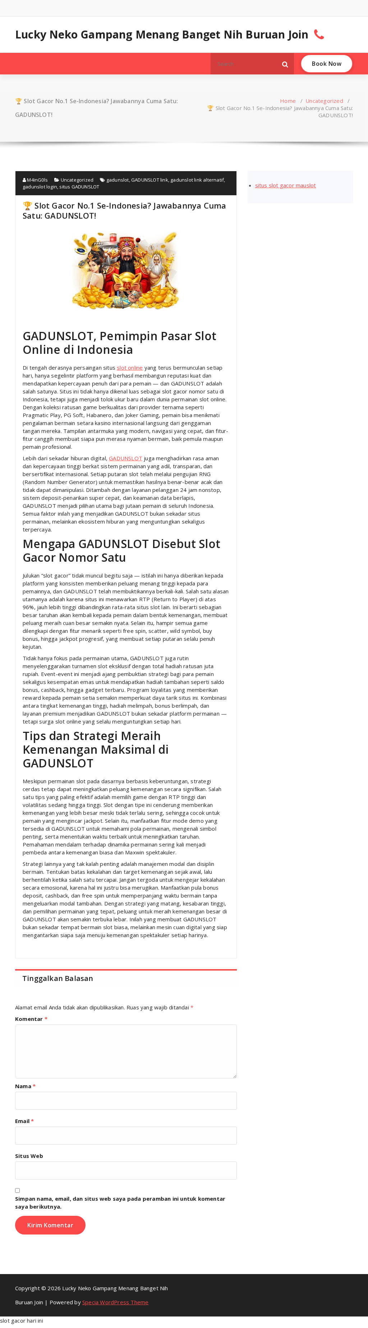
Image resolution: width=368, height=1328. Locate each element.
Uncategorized (324, 100)
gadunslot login (40, 186)
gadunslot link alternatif (197, 180)
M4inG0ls (37, 180)
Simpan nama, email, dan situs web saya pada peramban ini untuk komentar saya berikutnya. (120, 1202)
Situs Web (29, 1155)
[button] (285, 63)
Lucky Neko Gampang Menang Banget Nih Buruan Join (162, 34)
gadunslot (117, 180)
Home (288, 100)
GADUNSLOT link (149, 180)
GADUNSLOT (125, 458)
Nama (25, 1086)
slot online (130, 367)
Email (24, 1120)
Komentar (31, 1018)
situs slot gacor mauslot (285, 185)
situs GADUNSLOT (79, 186)
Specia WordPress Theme (115, 1302)
